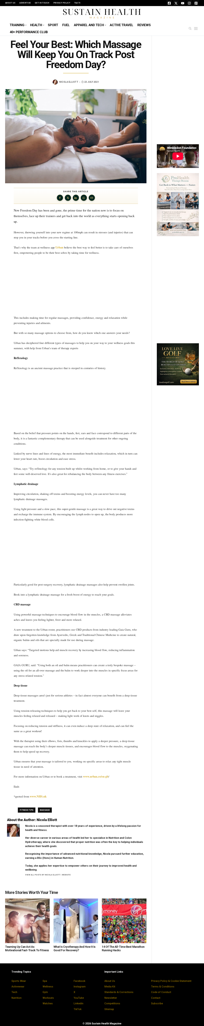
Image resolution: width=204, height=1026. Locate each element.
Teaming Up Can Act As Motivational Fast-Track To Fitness (27, 948)
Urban (59, 247)
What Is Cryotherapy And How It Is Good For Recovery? (74, 948)
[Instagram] (189, 3)
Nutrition (16, 997)
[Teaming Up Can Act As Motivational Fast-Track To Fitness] (27, 921)
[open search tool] (190, 28)
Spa (45, 980)
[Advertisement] (76, 285)
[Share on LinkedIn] (76, 198)
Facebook (79, 980)
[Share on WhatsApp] (84, 198)
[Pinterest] (196, 3)
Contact (155, 997)
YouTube (79, 997)
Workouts (48, 997)
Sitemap (109, 1009)
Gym (45, 992)
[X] (176, 3)
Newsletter (110, 997)
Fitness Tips (26, 810)
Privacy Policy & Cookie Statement (171, 980)
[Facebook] (169, 3)
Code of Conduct (161, 992)
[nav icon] (196, 28)
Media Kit (109, 986)
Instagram (80, 986)
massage (45, 810)
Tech (14, 992)
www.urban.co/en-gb (95, 776)
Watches (48, 1003)
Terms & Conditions (162, 986)
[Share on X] (68, 198)
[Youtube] (183, 3)
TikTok (77, 1009)
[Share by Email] (92, 198)
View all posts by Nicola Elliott (42, 875)
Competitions (112, 1003)
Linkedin (78, 1003)
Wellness (48, 986)
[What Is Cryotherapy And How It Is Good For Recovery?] (76, 921)
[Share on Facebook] (60, 198)
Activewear (17, 986)
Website (66, 875)
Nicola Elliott (68, 82)
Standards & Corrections (118, 992)
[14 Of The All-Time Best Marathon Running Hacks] (124, 921)
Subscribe (157, 1003)
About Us (109, 980)
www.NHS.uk (38, 796)
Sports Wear (18, 980)
